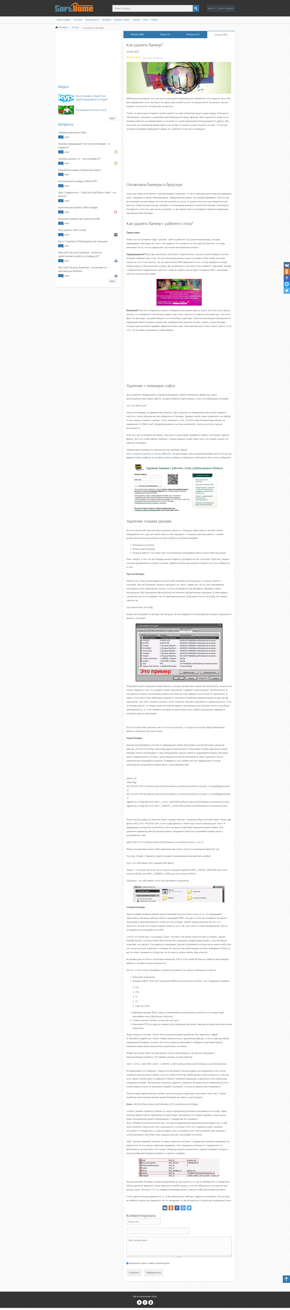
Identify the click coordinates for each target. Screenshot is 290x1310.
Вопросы (65, 124)
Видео (63, 86)
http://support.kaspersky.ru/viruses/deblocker (148, 453)
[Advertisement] (88, 59)
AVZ (128, 405)
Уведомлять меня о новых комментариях (149, 1263)
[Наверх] (286, 1279)
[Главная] (76, 7)
